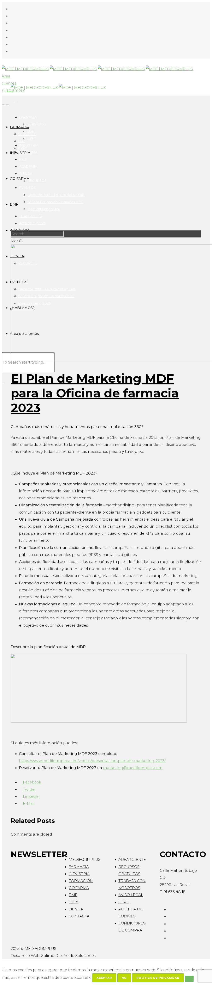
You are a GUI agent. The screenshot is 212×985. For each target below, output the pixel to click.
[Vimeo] (11, 37)
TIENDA (25, 174)
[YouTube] (11, 44)
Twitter (29, 789)
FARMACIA (28, 117)
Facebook (31, 782)
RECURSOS (37, 181)
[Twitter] (11, 30)
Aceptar (104, 977)
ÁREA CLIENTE (132, 859)
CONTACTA (79, 916)
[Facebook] (11, 9)
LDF (30, 131)
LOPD (123, 902)
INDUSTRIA (28, 145)
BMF (23, 160)
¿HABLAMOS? (30, 216)
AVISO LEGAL (130, 895)
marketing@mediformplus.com (133, 768)
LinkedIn (31, 796)
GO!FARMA (28, 152)
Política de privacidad (157, 977)
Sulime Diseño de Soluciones (68, 955)
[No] (189, 979)
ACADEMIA (28, 167)
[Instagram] (11, 16)
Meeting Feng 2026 (43, 209)
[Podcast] (11, 51)
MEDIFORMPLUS (84, 859)
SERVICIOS (36, 124)
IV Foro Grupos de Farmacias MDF (55, 202)
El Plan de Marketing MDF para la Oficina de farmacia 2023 (95, 393)
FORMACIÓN (81, 881)
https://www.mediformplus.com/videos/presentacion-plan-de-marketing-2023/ (92, 760)
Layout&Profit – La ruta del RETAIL (56, 195)
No (124, 977)
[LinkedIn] (11, 23)
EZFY (31, 138)
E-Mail (28, 803)
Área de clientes (32, 223)
